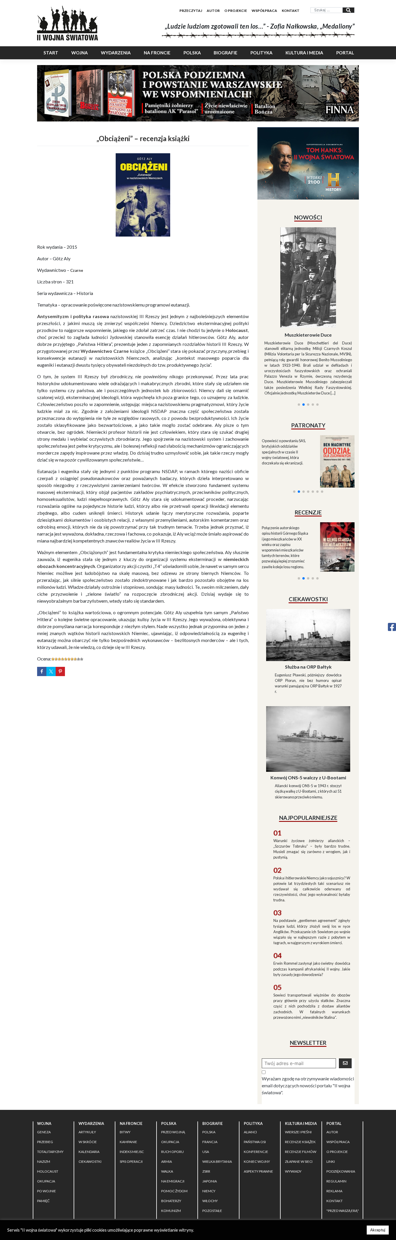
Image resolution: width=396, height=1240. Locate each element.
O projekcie (235, 10)
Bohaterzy (171, 1149)
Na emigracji (172, 1129)
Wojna (79, 52)
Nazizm (43, 1110)
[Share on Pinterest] (60, 671)
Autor (213, 10)
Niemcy (208, 1139)
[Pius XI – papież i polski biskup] (308, 261)
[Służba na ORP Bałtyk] (308, 582)
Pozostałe (212, 1159)
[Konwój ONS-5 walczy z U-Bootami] (308, 686)
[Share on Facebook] (41, 671)
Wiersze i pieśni (298, 1080)
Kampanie (128, 1090)
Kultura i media (304, 52)
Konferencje (256, 1100)
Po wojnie (46, 1139)
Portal (345, 52)
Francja (209, 1090)
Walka (167, 1119)
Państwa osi (255, 1090)
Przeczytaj (190, 10)
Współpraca (264, 10)
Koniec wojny (257, 1110)
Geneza (44, 1080)
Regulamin (336, 1129)
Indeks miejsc (132, 1100)
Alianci (250, 1080)
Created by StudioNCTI (278, 1180)
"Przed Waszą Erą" (342, 1159)
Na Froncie (157, 52)
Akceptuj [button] (377, 1230)
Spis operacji (131, 1110)
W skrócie (88, 1090)
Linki (330, 1110)
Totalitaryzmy (50, 1100)
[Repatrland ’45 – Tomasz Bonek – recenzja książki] (334, 477)
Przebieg (45, 1090)
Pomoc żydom (174, 1139)
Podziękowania (340, 1119)
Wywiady (293, 1119)
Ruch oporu (172, 1100)
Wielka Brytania (217, 1110)
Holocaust (47, 1119)
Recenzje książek (300, 1090)
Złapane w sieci (299, 1110)
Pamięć (43, 1149)
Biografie (225, 52)
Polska (192, 52)
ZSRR (206, 1119)
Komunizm (171, 1159)
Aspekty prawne (258, 1119)
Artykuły (87, 1080)
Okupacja (46, 1129)
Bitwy (125, 1080)
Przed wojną (173, 1080)
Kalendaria (89, 1100)
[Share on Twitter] (51, 671)
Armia (166, 1110)
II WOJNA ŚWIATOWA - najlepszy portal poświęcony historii (104, 1180)
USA (205, 1100)
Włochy (210, 1149)
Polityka (261, 52)
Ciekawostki (90, 1110)
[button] (299, 334)
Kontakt (290, 10)
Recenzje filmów (300, 1100)
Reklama (334, 1139)
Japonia (209, 1129)
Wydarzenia (116, 52)
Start (50, 52)
